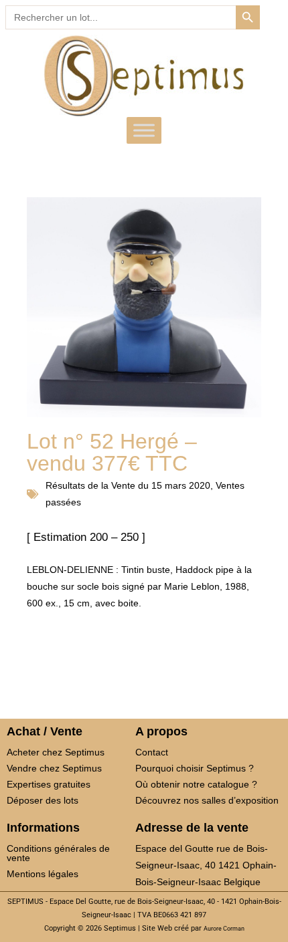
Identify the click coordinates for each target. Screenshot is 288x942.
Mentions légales (42, 873)
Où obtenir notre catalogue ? (196, 784)
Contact (151, 752)
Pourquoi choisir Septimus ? (194, 768)
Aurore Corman (224, 928)
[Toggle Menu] (144, 130)
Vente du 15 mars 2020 (160, 485)
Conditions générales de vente (58, 853)
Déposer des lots (42, 800)
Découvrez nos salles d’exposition (207, 800)
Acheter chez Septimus (55, 752)
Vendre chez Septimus (54, 768)
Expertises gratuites (48, 784)
